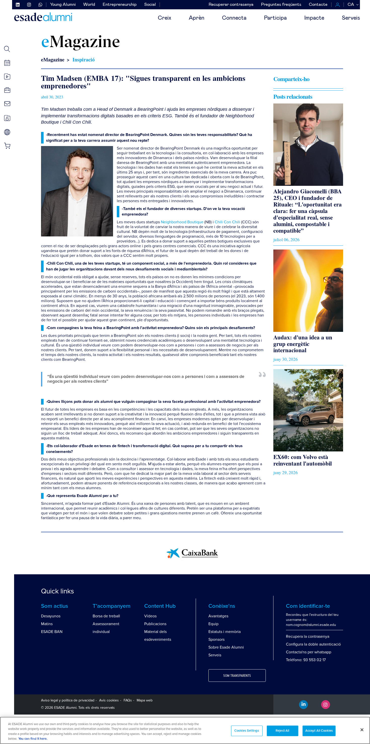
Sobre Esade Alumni (226, 647)
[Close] (361, 729)
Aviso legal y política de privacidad (67, 700)
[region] (185, 730)
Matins (47, 623)
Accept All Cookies (319, 730)
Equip (213, 623)
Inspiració (83, 59)
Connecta (234, 18)
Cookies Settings (246, 730)
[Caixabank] (192, 553)
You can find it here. (32, 738)
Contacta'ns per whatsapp (308, 652)
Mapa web (145, 700)
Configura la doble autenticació (313, 644)
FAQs (128, 700)
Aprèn (196, 18)
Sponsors (216, 639)
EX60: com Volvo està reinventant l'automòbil (302, 460)
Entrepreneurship (120, 5)
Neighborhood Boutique (182, 222)
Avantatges (218, 616)
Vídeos (150, 616)
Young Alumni (63, 5)
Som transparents (237, 676)
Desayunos (50, 616)
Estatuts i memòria (224, 631)
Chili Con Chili (227, 222)
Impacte (314, 18)
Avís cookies (109, 700)
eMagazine (52, 59)
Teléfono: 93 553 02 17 (306, 659)
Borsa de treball (106, 616)
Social (150, 5)
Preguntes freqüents (281, 5)
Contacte (318, 5)
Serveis (351, 18)
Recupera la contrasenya (307, 636)
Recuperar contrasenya (231, 5)
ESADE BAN (51, 631)
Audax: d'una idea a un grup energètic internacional (302, 344)
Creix (164, 18)
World (89, 5)
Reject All (282, 730)
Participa (275, 18)
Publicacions (155, 623)
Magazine (80, 43)
